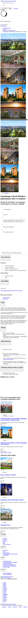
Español (4, 589)
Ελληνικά (5, 588)
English (4, 582)
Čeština (4, 584)
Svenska (5, 600)
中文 (4, 601)
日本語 (4, 595)
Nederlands (5, 594)
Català (4, 583)
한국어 (4, 592)
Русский (5, 599)
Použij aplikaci (4, 25)
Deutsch (5, 587)
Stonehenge (5, 298)
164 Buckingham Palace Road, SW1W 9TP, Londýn (11, 290)
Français (5, 590)
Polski (4, 598)
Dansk (4, 586)
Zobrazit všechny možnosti (6, 452)
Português (5, 597)
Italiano (4, 593)
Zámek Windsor (6, 297)
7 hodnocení (5, 193)
